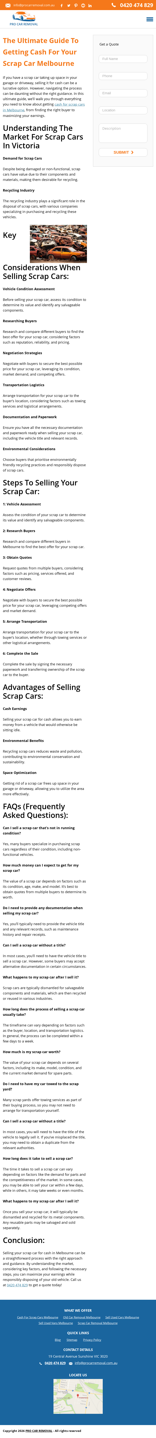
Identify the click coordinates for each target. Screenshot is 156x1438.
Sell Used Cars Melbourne (122, 1317)
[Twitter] (69, 5)
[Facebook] (61, 5)
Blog (58, 1340)
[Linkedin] (90, 5)
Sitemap (72, 1340)
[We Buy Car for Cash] (149, 19)
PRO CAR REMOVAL (38, 1431)
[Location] (78, 1382)
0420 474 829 (136, 5)
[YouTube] (83, 5)
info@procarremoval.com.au (34, 5)
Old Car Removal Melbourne (81, 1317)
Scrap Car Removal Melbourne (98, 1323)
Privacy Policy (92, 1340)
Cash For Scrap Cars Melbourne (37, 1317)
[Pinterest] (76, 5)
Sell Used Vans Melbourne (56, 1323)
